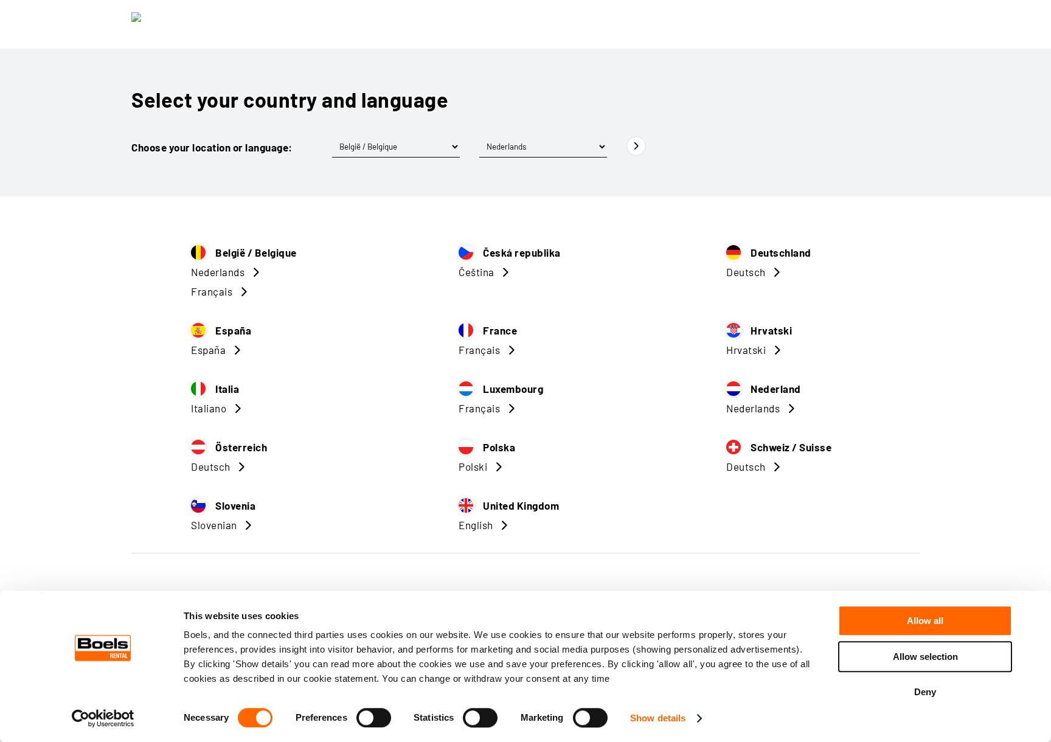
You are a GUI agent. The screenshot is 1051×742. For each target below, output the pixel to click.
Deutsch (746, 272)
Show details (657, 718)
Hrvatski (746, 350)
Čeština (476, 272)
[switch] (373, 717)
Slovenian (214, 525)
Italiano (208, 408)
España (208, 350)
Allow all (925, 620)
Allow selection (925, 656)
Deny (925, 692)
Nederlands (218, 272)
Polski (473, 466)
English (476, 525)
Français (211, 291)
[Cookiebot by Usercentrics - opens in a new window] (103, 718)
